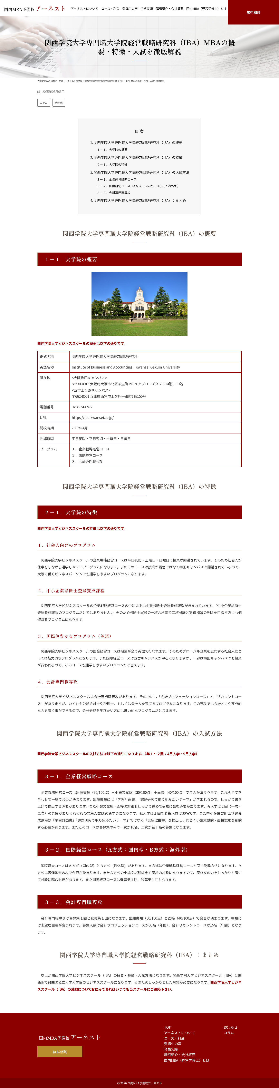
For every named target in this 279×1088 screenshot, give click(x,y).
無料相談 (253, 12)
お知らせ (231, 1027)
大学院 (58, 102)
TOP (167, 1027)
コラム (43, 102)
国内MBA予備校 (35, 8)
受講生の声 (130, 8)
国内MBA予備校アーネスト (144, 1083)
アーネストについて (84, 8)
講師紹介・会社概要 (169, 8)
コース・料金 (110, 8)
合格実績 (147, 8)
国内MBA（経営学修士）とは (206, 8)
